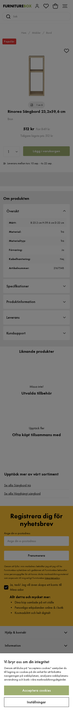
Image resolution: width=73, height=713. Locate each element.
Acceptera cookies (36, 690)
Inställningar (36, 702)
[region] (36, 683)
